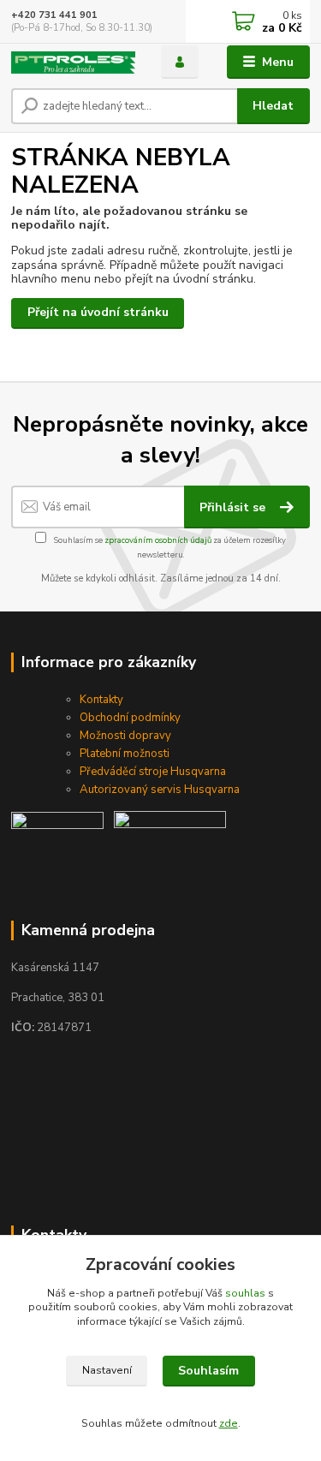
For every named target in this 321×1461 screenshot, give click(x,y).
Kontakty (101, 699)
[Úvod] (73, 62)
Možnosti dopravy (125, 735)
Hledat (273, 106)
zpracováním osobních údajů (157, 540)
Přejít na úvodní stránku (98, 312)
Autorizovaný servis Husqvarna (160, 789)
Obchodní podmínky (130, 717)
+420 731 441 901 (54, 15)
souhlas (245, 1293)
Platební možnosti (124, 753)
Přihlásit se (234, 507)
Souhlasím (208, 1371)
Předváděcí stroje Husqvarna (153, 771)
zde (228, 1423)
